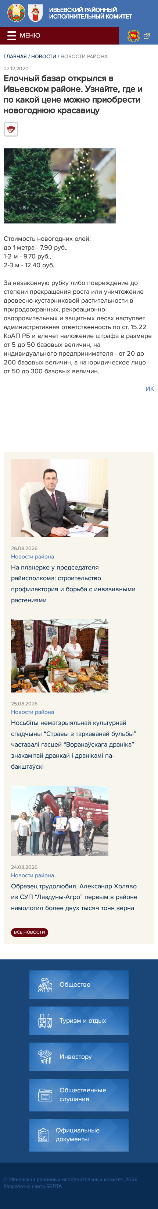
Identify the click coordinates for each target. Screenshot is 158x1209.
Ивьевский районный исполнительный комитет (90, 13)
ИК (150, 389)
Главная (15, 56)
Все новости (29, 932)
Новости (43, 56)
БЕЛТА (54, 1186)
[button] (12, 36)
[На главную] (16, 13)
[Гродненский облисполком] (138, 36)
